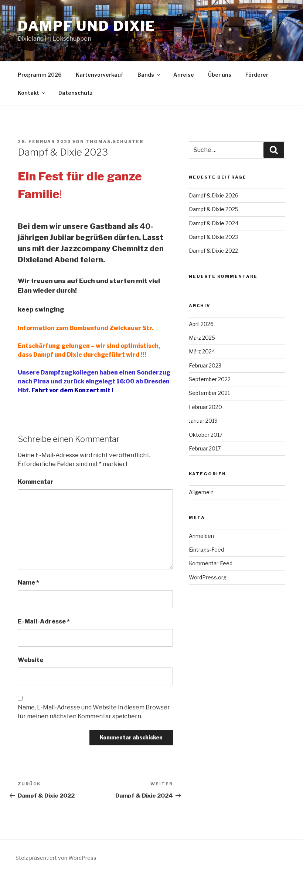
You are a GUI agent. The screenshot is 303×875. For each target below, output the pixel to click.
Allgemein (201, 492)
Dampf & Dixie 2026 (213, 195)
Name (28, 582)
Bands (145, 74)
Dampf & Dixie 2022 (213, 250)
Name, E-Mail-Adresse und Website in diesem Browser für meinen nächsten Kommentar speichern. (94, 712)
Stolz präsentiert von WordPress (56, 858)
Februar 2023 (205, 365)
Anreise (183, 74)
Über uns (219, 74)
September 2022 (210, 379)
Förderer (256, 74)
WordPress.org (208, 577)
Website (30, 659)
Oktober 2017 (205, 435)
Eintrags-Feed (206, 549)
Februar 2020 (205, 407)
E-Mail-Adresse (44, 621)
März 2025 (202, 338)
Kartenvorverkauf (99, 74)
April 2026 (201, 324)
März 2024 (202, 351)
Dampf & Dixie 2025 (213, 209)
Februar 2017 (205, 448)
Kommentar (36, 481)
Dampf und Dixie (87, 26)
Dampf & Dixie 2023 (213, 237)
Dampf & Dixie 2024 (213, 223)
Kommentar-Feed (210, 563)
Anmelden (201, 536)
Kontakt (28, 93)
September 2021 (209, 393)
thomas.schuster (114, 141)
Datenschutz (75, 93)
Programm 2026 (40, 74)
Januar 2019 (203, 420)
